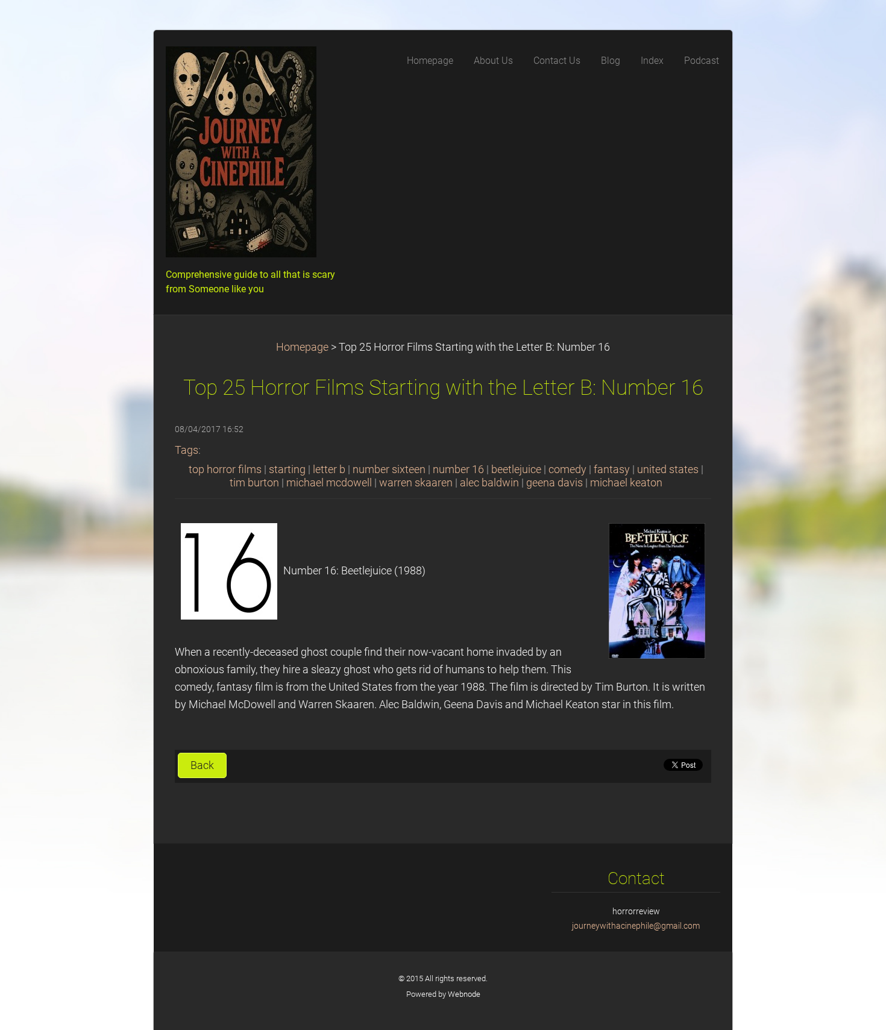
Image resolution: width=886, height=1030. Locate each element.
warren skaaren (416, 483)
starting (287, 469)
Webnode (464, 994)
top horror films (225, 469)
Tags (186, 450)
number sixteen (389, 469)
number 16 (458, 469)
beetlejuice (516, 469)
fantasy (612, 469)
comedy (567, 469)
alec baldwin (489, 483)
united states (668, 469)
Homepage (302, 347)
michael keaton (626, 483)
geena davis (554, 483)
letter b (329, 469)
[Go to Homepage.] (256, 155)
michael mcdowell (329, 483)
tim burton (254, 483)
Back (202, 765)
